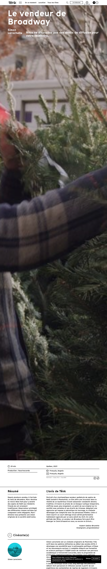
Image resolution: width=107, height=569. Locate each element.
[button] (67, 3)
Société (63, 478)
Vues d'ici (56, 478)
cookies (67, 557)
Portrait (49, 478)
